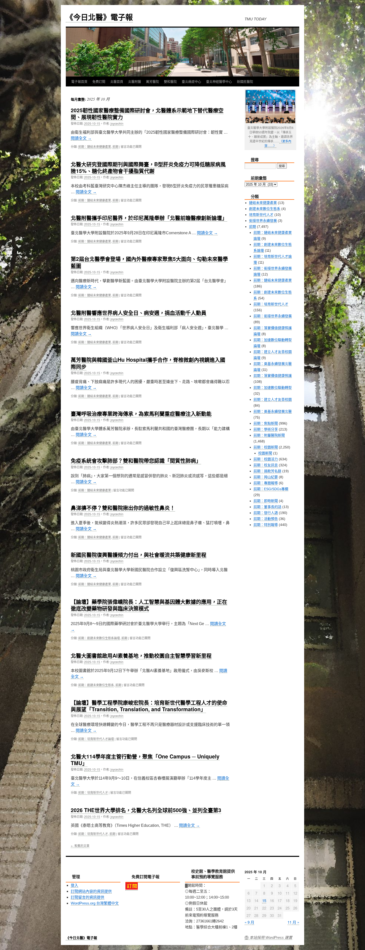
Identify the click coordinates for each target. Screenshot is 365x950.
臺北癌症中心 (191, 81)
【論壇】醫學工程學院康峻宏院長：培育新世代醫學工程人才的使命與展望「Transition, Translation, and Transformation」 (149, 706)
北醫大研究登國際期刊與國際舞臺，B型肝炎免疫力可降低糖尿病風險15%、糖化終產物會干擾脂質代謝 (148, 167)
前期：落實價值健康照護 (273, 376)
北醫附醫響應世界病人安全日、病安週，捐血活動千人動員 (138, 312)
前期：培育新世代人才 (93, 792)
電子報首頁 (79, 81)
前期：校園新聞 (266, 447)
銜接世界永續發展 (263, 221)
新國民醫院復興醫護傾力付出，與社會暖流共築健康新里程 (138, 554)
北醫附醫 (134, 81)
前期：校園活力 (266, 459)
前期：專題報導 (266, 483)
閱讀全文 (81, 138)
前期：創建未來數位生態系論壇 (99, 638)
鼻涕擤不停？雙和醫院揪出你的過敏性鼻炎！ (123, 507)
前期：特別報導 (266, 525)
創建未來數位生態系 (264, 209)
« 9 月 (249, 922)
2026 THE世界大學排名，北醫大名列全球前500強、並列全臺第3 (146, 810)
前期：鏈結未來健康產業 (94, 146)
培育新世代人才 (261, 215)
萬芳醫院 (152, 81)
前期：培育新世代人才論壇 (96, 739)
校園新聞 (265, 453)
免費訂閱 (98, 81)
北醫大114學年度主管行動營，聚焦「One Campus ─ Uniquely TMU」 (145, 759)
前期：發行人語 (266, 513)
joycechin (116, 123)
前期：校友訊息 (266, 465)
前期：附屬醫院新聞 (269, 435)
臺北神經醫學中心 (219, 81)
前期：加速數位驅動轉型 (273, 388)
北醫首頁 (116, 81)
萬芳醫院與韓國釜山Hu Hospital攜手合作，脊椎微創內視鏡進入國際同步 (148, 363)
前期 (115, 146)
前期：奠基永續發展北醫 (273, 411)
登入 (74, 885)
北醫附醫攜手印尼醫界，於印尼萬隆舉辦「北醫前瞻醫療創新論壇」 (149, 217)
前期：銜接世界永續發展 (273, 316)
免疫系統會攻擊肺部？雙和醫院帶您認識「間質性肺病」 (136, 460)
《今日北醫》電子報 (99, 16)
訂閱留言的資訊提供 (87, 897)
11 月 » (293, 922)
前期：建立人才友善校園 (273, 399)
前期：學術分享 (266, 429)
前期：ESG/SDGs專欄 (271, 489)
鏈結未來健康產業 (263, 203)
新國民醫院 (245, 81)
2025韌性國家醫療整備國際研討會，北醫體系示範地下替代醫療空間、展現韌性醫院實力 (147, 113)
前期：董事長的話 (267, 507)
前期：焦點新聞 (266, 423)
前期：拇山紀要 (266, 477)
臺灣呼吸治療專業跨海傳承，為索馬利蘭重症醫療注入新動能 (141, 413)
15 (264, 900)
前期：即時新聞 (266, 501)
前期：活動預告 (266, 519)
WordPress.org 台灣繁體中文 (95, 903)
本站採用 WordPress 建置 (271, 938)
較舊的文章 (80, 845)
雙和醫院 (170, 81)
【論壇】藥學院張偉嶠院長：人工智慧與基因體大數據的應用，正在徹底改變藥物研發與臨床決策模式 (149, 605)
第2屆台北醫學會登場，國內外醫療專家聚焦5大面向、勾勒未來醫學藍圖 (149, 262)
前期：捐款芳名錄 (267, 471)
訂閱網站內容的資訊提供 (91, 891)
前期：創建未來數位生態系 (96, 685)
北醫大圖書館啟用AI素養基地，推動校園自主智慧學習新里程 (141, 655)
